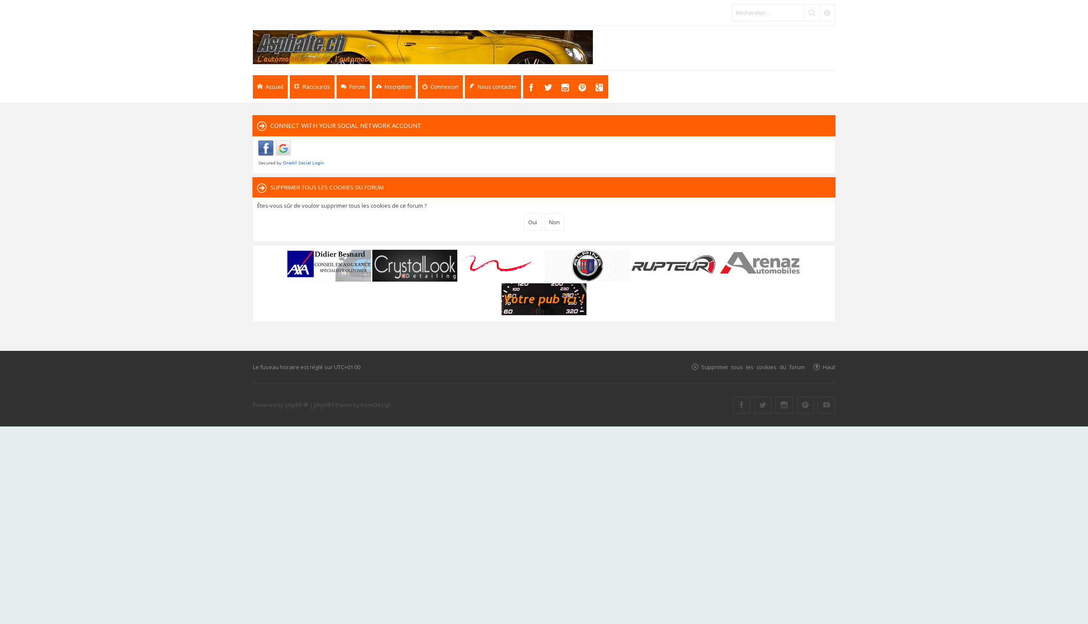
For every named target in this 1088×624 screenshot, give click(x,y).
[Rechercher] (811, 13)
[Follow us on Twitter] (762, 405)
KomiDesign (376, 405)
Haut (829, 367)
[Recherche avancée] (827, 13)
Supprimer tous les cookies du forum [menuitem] (753, 367)
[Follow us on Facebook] (741, 405)
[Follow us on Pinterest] (805, 405)
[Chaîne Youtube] (826, 405)
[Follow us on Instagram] (784, 405)
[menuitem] (394, 87)
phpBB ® (297, 405)
